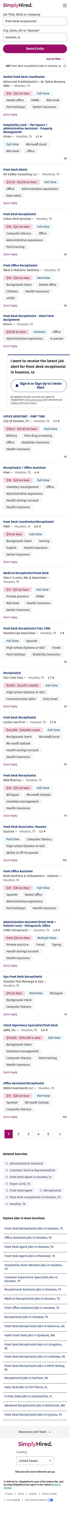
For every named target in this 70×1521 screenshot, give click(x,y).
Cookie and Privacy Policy (24, 403)
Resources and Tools (32, 1432)
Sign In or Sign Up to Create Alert (41, 386)
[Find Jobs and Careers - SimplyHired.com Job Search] (17, 5)
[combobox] (35, 21)
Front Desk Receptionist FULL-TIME (26, 628)
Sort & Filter (53, 59)
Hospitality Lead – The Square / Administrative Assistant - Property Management (27, 128)
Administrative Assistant (26, 1163)
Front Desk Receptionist (19, 214)
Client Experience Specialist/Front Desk (30, 1025)
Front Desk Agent (21, 1190)
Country (21, 1452)
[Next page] (60, 1134)
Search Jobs (35, 49)
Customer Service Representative (32, 1170)
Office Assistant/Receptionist (23, 1083)
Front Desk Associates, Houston (24, 827)
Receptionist (12, 673)
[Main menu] (65, 5)
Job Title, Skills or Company (21, 14)
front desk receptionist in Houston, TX (35, 1197)
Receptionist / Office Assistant (24, 467)
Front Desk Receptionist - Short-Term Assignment (28, 317)
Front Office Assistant (18, 871)
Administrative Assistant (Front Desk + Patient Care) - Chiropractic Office (29, 923)
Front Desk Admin (15, 169)
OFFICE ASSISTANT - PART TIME (24, 416)
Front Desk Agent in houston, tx (31, 1177)
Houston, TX (18, 1204)
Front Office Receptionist (20, 265)
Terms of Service (33, 400)
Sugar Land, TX (20, 1184)
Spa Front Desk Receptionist (22, 976)
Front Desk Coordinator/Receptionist (28, 522)
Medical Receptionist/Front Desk (26, 573)
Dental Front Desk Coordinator (24, 77)
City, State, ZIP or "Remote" (21, 30)
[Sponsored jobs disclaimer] (65, 66)
